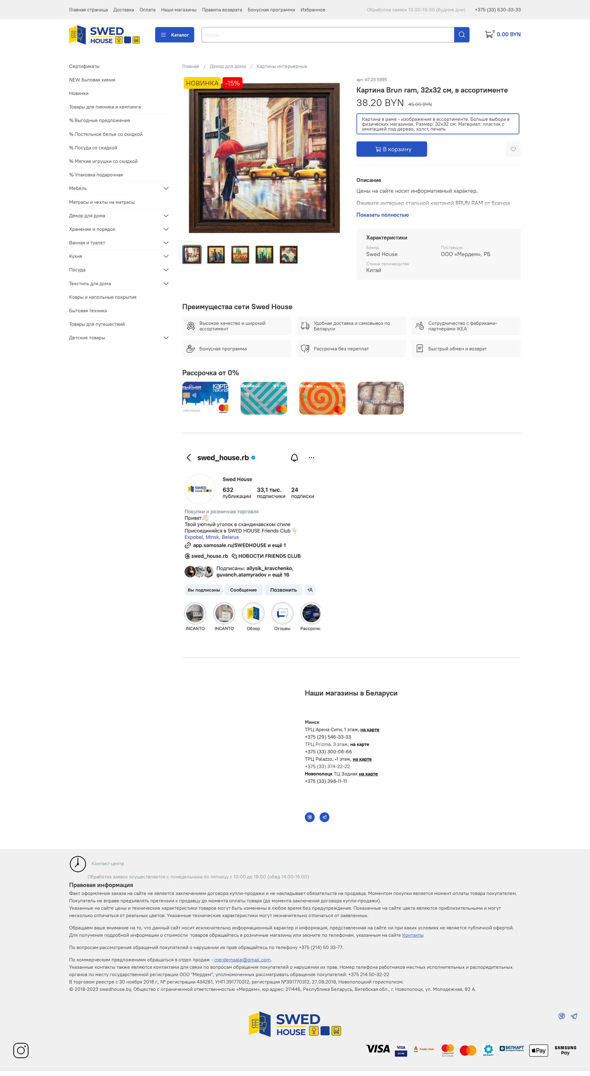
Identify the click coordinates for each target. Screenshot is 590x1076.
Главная (190, 66)
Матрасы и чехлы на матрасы (102, 202)
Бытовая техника (88, 310)
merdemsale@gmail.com (242, 959)
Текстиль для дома (90, 283)
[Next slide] (336, 157)
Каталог (180, 35)
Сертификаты (84, 66)
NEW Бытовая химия (92, 80)
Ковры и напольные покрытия (102, 297)
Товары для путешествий (97, 324)
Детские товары (87, 337)
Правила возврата (222, 9)
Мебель (78, 188)
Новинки (78, 93)
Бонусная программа (271, 9)
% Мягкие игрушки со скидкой (103, 161)
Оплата (147, 9)
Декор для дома (228, 66)
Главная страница (88, 9)
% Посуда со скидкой (93, 147)
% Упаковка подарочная (96, 174)
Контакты (412, 935)
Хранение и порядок (92, 229)
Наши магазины (178, 9)
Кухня (75, 256)
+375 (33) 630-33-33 (498, 9)
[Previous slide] (192, 157)
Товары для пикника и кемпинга (105, 107)
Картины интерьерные (282, 66)
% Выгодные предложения (99, 120)
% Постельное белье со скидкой (106, 134)
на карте (370, 729)
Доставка (123, 9)
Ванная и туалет (87, 242)
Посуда (77, 269)
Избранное (313, 9)
